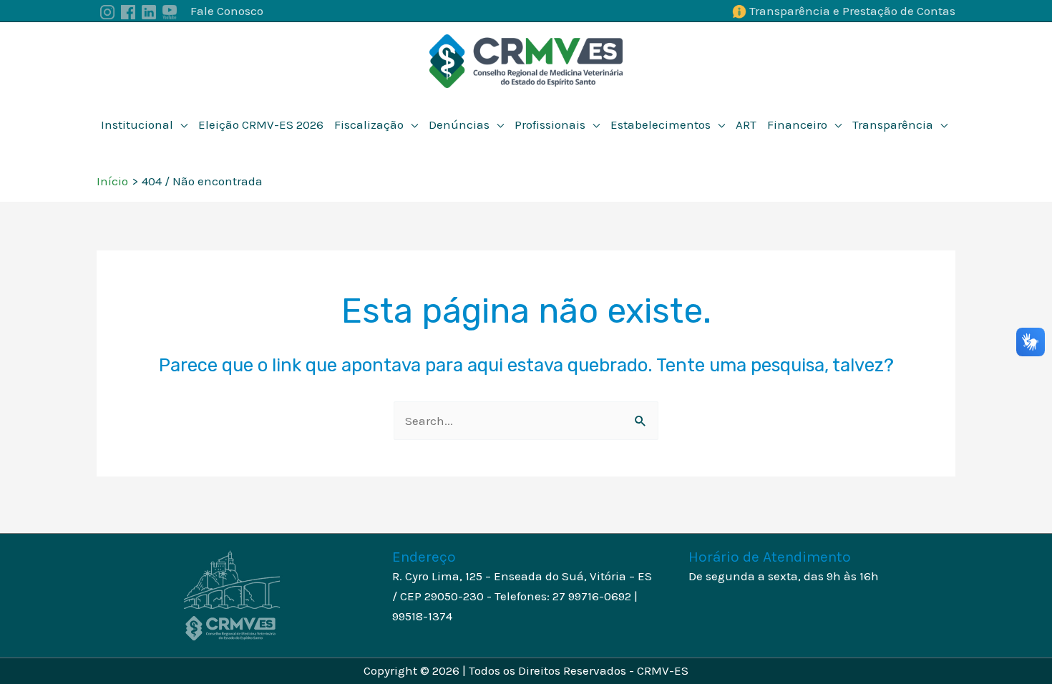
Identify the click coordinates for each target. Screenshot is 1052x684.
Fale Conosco (226, 11)
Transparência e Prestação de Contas (852, 11)
